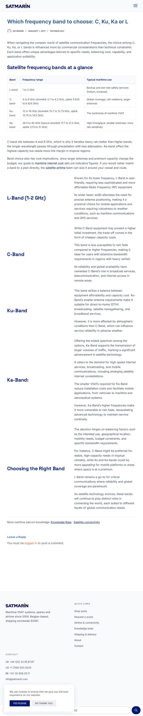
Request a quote (83, 616)
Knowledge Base (61, 522)
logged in (31, 543)
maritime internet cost (49, 163)
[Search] (136, 710)
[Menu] (135, 5)
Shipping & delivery (85, 634)
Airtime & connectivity (86, 622)
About (77, 640)
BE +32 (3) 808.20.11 (18, 673)
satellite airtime (55, 167)
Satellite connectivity (87, 522)
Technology (57, 31)
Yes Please (19, 703)
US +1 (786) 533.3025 (18, 667)
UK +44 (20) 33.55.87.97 (20, 661)
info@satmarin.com (17, 679)
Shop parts (80, 611)
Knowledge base (83, 628)
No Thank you (44, 703)
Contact (78, 645)
